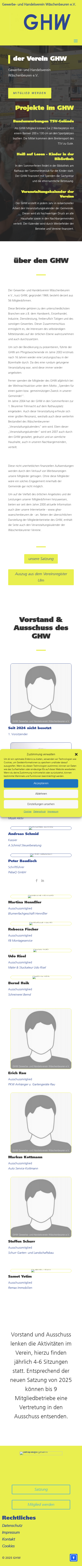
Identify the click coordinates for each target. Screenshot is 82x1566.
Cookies (27, 811)
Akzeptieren (41, 783)
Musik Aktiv (15, 818)
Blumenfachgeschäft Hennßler (27, 913)
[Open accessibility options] (73, 1557)
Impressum (52, 811)
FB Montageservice (20, 940)
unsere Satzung (41, 559)
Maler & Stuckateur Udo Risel (27, 967)
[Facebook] (36, 881)
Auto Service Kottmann (23, 1168)
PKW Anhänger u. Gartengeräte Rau (31, 1084)
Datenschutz (39, 811)
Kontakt (8, 1539)
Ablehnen (41, 794)
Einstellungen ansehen (41, 804)
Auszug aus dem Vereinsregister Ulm (41, 577)
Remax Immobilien (20, 1288)
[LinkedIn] (42, 881)
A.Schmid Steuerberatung (24, 845)
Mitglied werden (29, 93)
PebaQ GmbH (17, 872)
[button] (76, 754)
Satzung (41, 1489)
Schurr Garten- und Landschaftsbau (31, 1252)
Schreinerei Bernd (19, 994)
